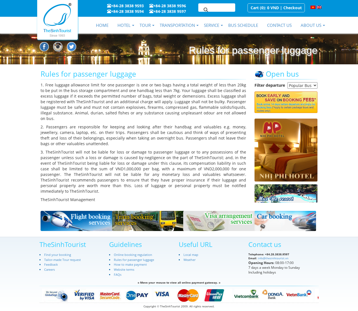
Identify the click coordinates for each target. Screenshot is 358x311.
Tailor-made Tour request (62, 260)
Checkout (292, 7)
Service (211, 25)
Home (102, 25)
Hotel (124, 25)
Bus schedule (243, 25)
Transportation (177, 25)
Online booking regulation (133, 255)
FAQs (117, 274)
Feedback (51, 264)
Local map (190, 255)
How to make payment (130, 264)
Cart (255, 7)
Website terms (124, 269)
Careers (49, 269)
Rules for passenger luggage (134, 260)
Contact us (279, 25)
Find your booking (57, 255)
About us (311, 25)
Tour (145, 25)
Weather (189, 260)
